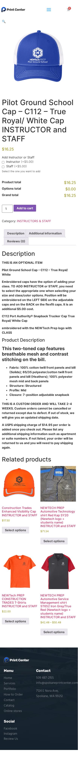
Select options (15, 530)
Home (8, 678)
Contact (9, 700)
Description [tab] (15, 233)
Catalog (9, 705)
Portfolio (10, 689)
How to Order (13, 694)
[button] (49, 9)
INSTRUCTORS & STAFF (34, 221)
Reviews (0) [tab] (16, 241)
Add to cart (25, 208)
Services (9, 683)
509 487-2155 (45, 677)
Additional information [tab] (45, 233)
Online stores (13, 711)
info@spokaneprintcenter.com (57, 682)
